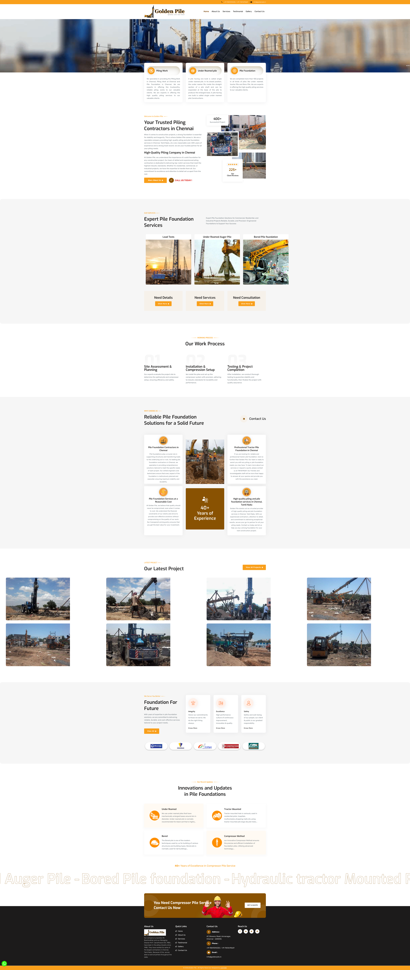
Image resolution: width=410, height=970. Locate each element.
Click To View (17, 617)
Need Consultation (246, 298)
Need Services (205, 298)
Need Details (163, 298)
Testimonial (238, 11)
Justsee (223, 968)
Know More (193, 728)
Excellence (220, 711)
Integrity (191, 711)
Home (206, 11)
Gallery (249, 11)
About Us (216, 11)
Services (226, 11)
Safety (246, 711)
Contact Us (259, 11)
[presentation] (407, 65)
